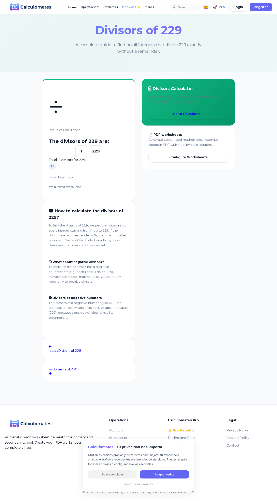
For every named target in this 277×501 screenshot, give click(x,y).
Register (261, 7)
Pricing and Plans (182, 438)
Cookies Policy (238, 438)
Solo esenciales (113, 474)
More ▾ (149, 7)
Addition (116, 430)
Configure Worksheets (188, 157)
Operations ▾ (90, 7)
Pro (219, 7)
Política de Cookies (138, 484)
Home (72, 7)
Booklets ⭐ (131, 7)
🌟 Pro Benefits (181, 430)
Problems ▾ (110, 7)
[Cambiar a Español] (205, 7)
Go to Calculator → (188, 114)
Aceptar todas (164, 474)
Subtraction (118, 438)
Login (238, 7)
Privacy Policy (238, 430)
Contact (233, 445)
